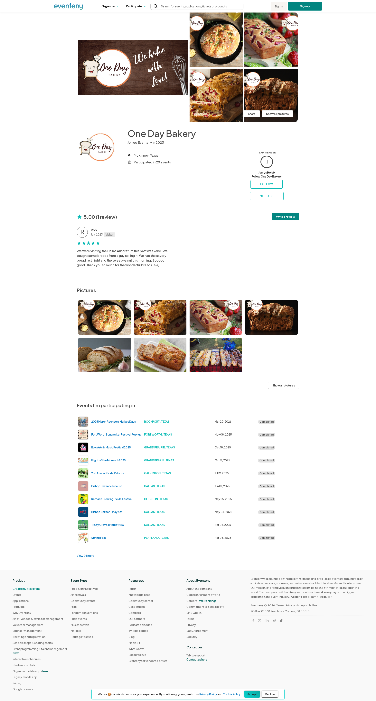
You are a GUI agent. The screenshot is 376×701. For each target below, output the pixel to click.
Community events (82, 600)
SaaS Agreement (197, 630)
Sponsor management (27, 630)
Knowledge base (139, 594)
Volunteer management (28, 625)
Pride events (78, 618)
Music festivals (79, 625)
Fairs (73, 606)
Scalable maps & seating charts (33, 643)
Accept (252, 694)
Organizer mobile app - (30, 671)
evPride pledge (138, 630)
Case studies (136, 606)
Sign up (305, 6)
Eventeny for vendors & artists (147, 660)
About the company (199, 588)
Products (18, 606)
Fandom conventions (84, 612)
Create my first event (26, 588)
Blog (131, 636)
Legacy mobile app (25, 677)
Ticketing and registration (29, 636)
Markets (75, 630)
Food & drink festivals (84, 588)
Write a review (285, 216)
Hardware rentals (24, 665)
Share (252, 114)
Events (17, 594)
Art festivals (78, 594)
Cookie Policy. (232, 694)
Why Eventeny (22, 612)
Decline (270, 694)
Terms (190, 618)
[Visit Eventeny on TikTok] (281, 620)
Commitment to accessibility (205, 606)
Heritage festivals (81, 636)
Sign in (279, 6)
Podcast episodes (140, 625)
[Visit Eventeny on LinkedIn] (267, 620)
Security (191, 636)
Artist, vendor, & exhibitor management (38, 618)
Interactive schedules (27, 659)
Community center (140, 600)
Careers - (201, 600)
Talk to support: (196, 657)
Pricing (17, 683)
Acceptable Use (306, 605)
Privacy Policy (208, 694)
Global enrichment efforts (203, 594)
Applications (21, 600)
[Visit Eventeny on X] (259, 620)
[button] (111, 6)
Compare (134, 612)
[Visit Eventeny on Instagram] (274, 620)
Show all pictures (277, 114)
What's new (136, 649)
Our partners (136, 618)
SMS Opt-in (194, 612)
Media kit (134, 643)
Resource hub (137, 654)
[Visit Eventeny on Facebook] (253, 620)
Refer (132, 588)
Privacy (191, 625)
